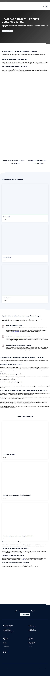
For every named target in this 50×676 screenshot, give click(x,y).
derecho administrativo (19, 338)
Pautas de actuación (32, 626)
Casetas (5, 643)
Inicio (5, 624)
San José (30, 644)
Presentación (31, 624)
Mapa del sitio (31, 629)
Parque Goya (31, 643)
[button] (43, 6)
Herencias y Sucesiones (8, 625)
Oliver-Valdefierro (32, 642)
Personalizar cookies (32, 631)
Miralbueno (31, 639)
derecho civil (24, 559)
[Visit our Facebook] (4, 652)
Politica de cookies (32, 630)
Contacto (30, 627)
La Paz (30, 637)
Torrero (30, 646)
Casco (5, 642)
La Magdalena (6, 646)
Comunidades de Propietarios (9, 631)
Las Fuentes (31, 638)
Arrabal (5, 639)
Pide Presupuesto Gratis (7, 30)
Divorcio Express (7, 629)
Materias (30, 625)
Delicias (38, 565)
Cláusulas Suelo (7, 627)
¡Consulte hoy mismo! (25, 614)
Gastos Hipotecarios (7, 630)
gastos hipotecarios (15, 331)
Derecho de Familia (7, 626)
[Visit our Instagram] (6, 652)
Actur (5, 637)
